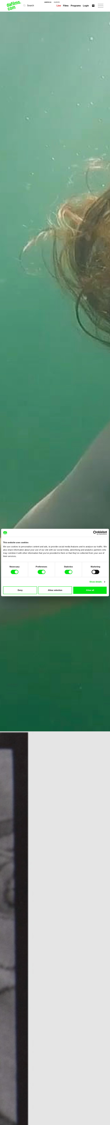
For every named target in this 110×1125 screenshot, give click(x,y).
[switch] (41, 572)
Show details (95, 582)
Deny (20, 590)
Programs (76, 6)
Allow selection (55, 590)
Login (86, 6)
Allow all (90, 590)
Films (66, 6)
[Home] (14, 5)
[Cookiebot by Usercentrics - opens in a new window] (95, 533)
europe (57, 2)
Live (59, 6)
